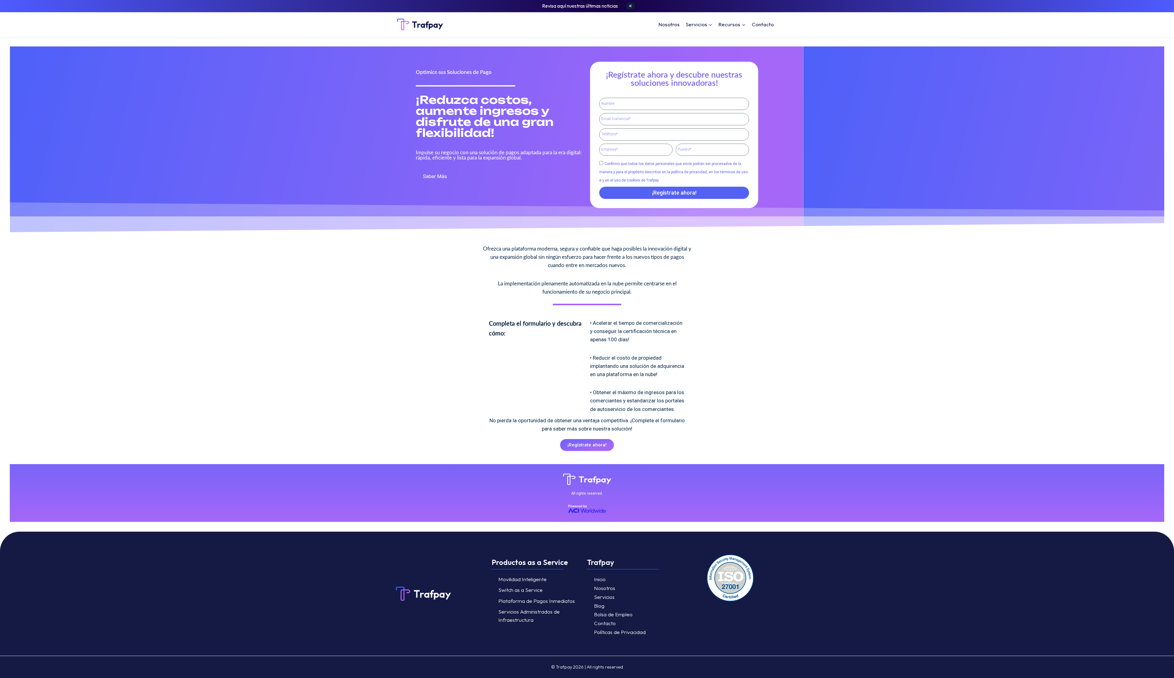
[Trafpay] (420, 25)
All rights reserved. (587, 493)
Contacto (763, 24)
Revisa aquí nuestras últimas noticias (580, 6)
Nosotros (669, 24)
